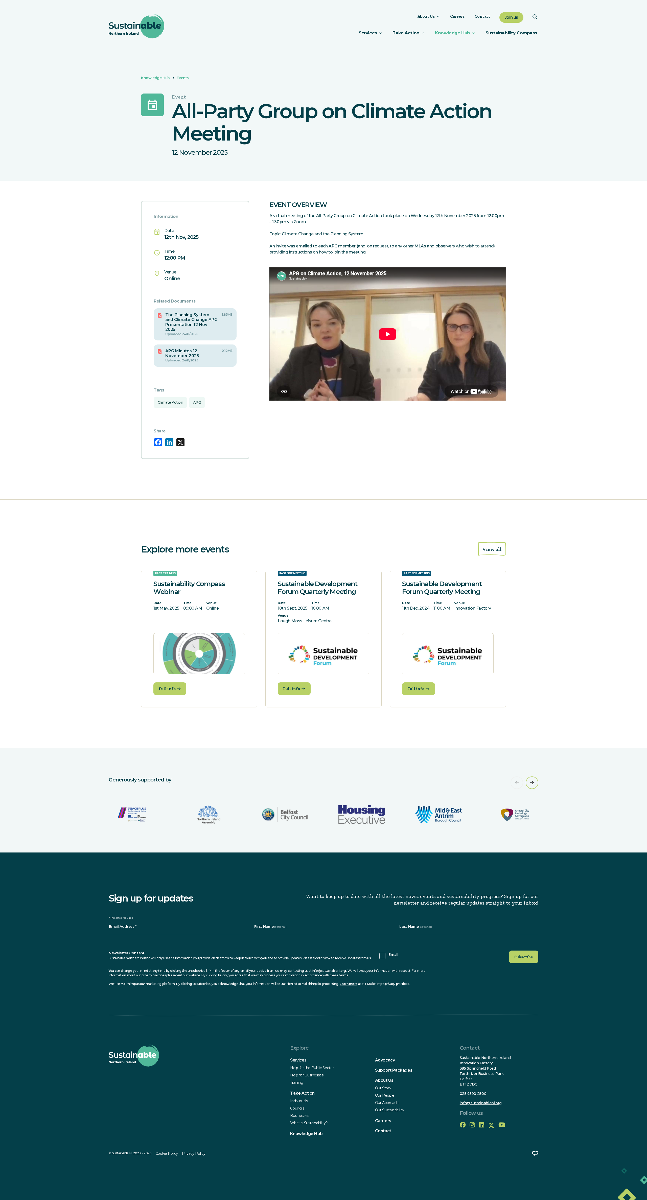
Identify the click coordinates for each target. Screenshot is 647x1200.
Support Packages (393, 1070)
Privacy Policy (193, 1153)
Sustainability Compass (511, 32)
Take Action (302, 1093)
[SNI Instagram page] (472, 1124)
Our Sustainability (389, 1110)
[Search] (535, 18)
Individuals (299, 1101)
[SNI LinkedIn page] (481, 1124)
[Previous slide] (517, 782)
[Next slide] (532, 782)
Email (393, 954)
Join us (511, 17)
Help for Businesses (306, 1075)
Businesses (299, 1115)
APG (197, 402)
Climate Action (170, 402)
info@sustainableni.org (481, 1103)
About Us (426, 16)
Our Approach (387, 1102)
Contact (482, 16)
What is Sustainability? (309, 1123)
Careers (457, 16)
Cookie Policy (166, 1153)
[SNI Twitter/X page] (491, 1124)
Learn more (348, 984)
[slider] (323, 800)
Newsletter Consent (127, 953)
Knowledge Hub (452, 32)
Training (296, 1082)
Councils (297, 1108)
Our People (385, 1095)
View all (492, 549)
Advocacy (385, 1060)
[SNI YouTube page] (501, 1124)
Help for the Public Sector (312, 1068)
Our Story (383, 1088)
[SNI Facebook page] (463, 1124)
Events (183, 78)
